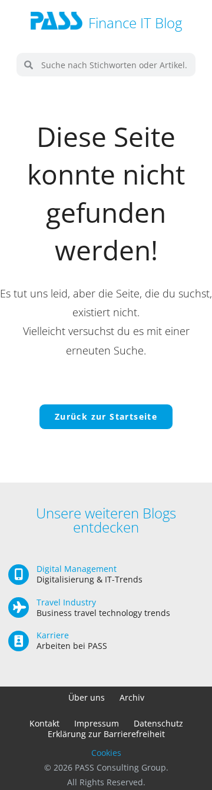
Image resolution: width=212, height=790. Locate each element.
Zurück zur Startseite (106, 416)
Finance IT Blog (135, 22)
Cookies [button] (106, 752)
